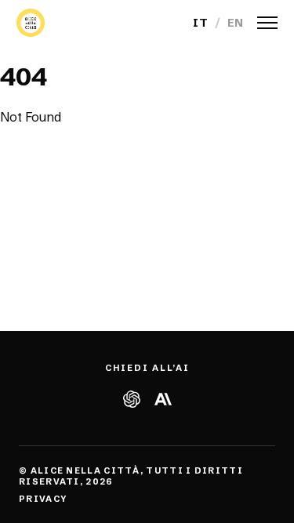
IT (200, 23)
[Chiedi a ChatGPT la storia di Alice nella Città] (131, 399)
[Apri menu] (267, 22)
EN (235, 23)
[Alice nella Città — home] (30, 23)
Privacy (43, 498)
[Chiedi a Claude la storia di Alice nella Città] (162, 399)
